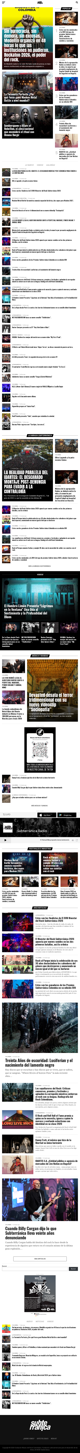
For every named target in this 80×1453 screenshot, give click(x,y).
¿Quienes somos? (28, 1438)
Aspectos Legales (42, 1438)
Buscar (4, 1266)
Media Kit (54, 1438)
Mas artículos (40, 1259)
